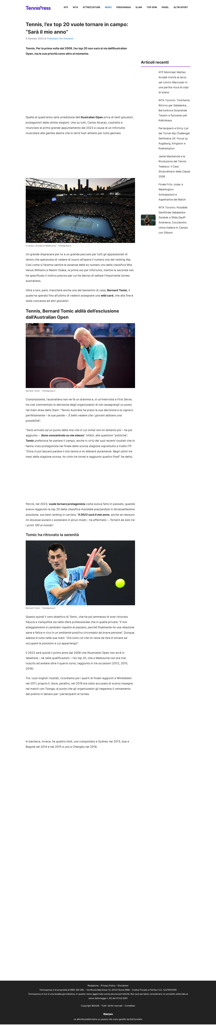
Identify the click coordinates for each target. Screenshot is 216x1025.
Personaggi (123, 7)
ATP (66, 7)
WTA (75, 7)
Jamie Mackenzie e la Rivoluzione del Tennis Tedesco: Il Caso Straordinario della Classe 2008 (174, 166)
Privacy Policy (108, 985)
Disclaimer (123, 985)
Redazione (93, 985)
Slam (138, 7)
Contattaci (130, 1005)
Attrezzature (91, 7)
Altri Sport (181, 7)
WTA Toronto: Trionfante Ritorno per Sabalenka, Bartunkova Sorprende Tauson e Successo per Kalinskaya (174, 110)
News (108, 7)
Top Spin (152, 7)
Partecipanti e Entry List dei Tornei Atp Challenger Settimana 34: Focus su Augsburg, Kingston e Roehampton (174, 138)
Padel (165, 7)
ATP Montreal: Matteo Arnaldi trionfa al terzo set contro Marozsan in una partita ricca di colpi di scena (174, 82)
